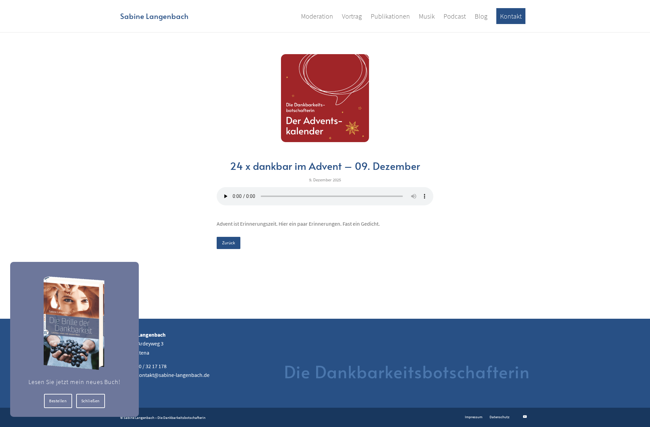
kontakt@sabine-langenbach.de (173, 375)
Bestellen (58, 400)
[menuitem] (317, 16)
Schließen (90, 400)
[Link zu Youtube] (525, 416)
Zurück (228, 243)
